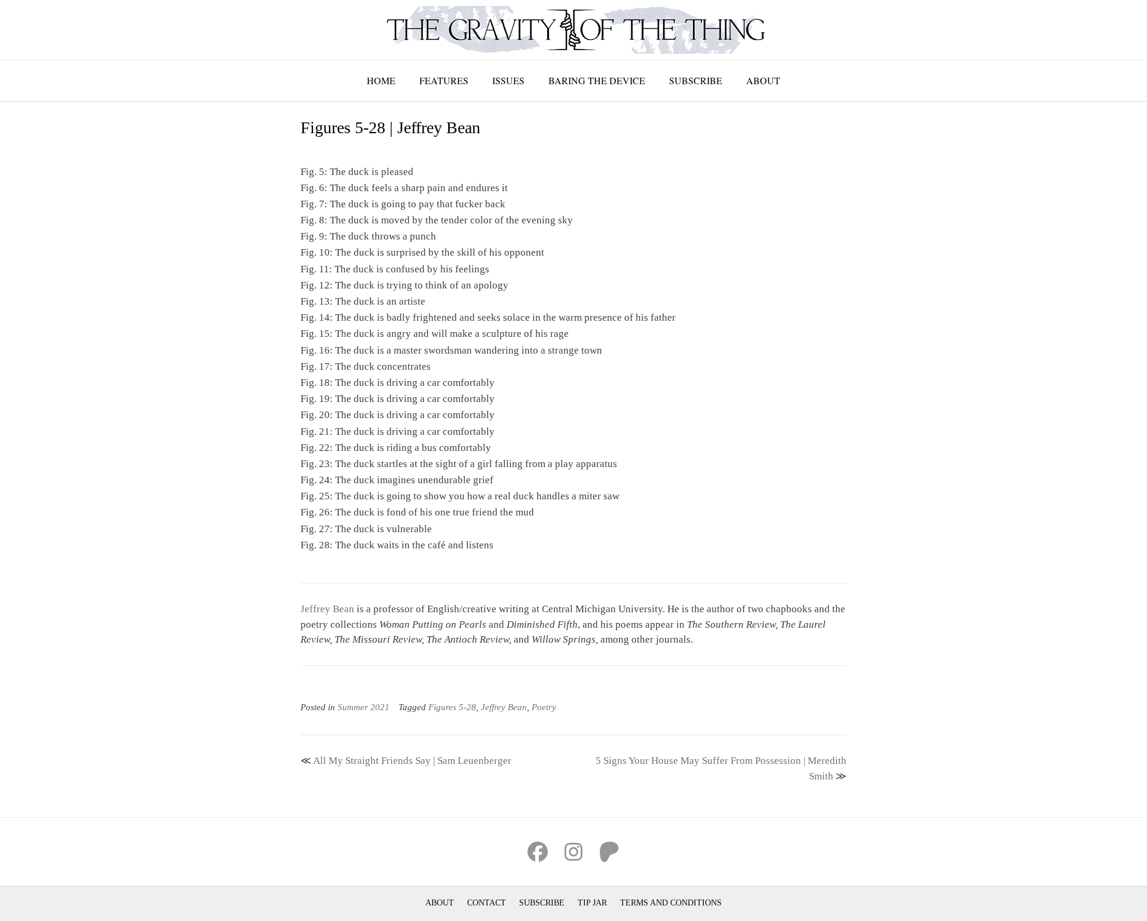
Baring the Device (596, 80)
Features (443, 80)
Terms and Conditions (671, 902)
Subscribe (695, 80)
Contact (486, 902)
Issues (508, 80)
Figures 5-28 (452, 707)
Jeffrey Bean (327, 609)
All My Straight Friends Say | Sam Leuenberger (412, 760)
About (763, 80)
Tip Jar (592, 902)
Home (381, 80)
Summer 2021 (364, 707)
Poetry (544, 707)
